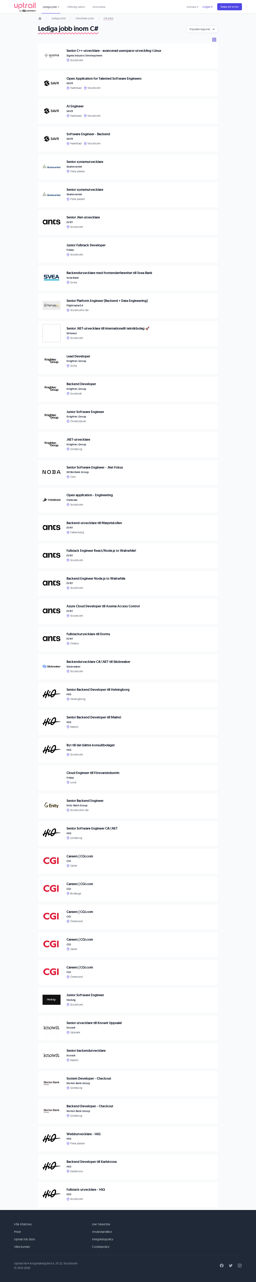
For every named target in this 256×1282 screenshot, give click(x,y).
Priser (17, 1232)
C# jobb (108, 18)
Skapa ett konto (229, 6)
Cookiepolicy (100, 1247)
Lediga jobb (59, 18)
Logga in (207, 6)
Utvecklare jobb (85, 18)
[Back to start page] (25, 6)
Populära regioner (199, 29)
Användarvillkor (102, 1232)
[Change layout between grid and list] (214, 39)
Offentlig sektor (76, 7)
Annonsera (99, 7)
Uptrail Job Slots (24, 1239)
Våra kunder (22, 1247)
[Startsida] (40, 18)
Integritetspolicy (102, 1239)
